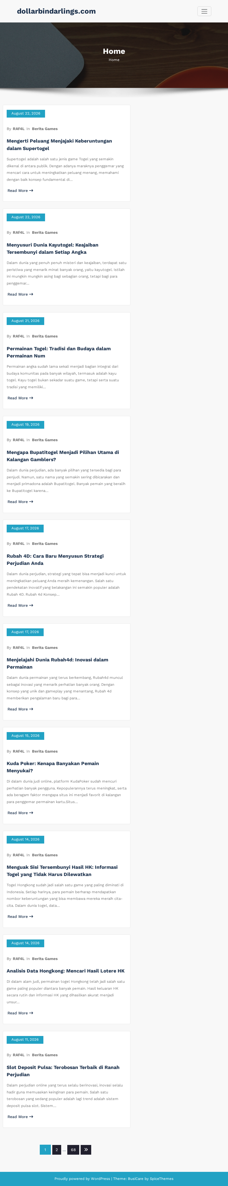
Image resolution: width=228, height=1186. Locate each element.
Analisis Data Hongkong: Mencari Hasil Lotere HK (66, 971)
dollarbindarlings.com (56, 11)
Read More (18, 190)
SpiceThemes (161, 1179)
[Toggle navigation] (204, 11)
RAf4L (18, 128)
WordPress (100, 1179)
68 (73, 1149)
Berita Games (45, 128)
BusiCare (136, 1179)
